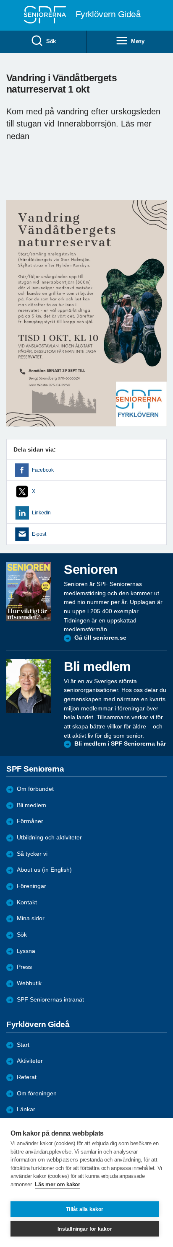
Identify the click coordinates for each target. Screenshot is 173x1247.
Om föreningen (37, 1093)
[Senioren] (28, 591)
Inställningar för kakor (85, 1229)
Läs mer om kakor (57, 1184)
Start (23, 1045)
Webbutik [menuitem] (29, 983)
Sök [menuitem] (51, 41)
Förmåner (30, 821)
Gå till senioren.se (100, 638)
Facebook (43, 469)
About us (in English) (44, 870)
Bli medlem (31, 805)
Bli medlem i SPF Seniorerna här (120, 744)
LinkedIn (41, 512)
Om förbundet (35, 789)
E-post (39, 534)
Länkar (26, 1109)
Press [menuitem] (24, 967)
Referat (27, 1077)
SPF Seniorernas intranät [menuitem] (50, 1000)
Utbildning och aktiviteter (49, 837)
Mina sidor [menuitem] (31, 918)
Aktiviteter (30, 1061)
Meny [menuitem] (137, 41)
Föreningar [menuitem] (31, 886)
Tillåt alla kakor (84, 1209)
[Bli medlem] (28, 686)
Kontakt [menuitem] (27, 902)
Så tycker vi (32, 854)
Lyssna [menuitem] (26, 951)
